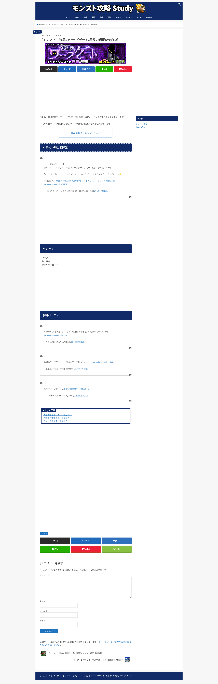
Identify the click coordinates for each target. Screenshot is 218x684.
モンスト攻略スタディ (111, 676)
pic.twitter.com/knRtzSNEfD (56, 184)
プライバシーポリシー (71, 676)
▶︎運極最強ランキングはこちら (57, 414)
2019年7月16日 (101, 191)
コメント (44, 575)
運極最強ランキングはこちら (86, 133)
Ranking (149, 17)
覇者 (93, 17)
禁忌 (85, 17)
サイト (42, 621)
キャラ (118, 17)
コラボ (45, 533)
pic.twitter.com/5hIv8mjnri (104, 362)
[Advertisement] (62, 92)
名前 (43, 601)
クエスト (129, 17)
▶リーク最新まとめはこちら (56, 421)
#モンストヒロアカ (96, 181)
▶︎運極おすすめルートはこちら (57, 418)
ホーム (68, 17)
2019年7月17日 (78, 342)
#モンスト (83, 181)
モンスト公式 (141, 124)
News (77, 17)
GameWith (140, 127)
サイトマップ (54, 676)
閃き (109, 17)
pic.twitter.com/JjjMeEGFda (76, 389)
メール (43, 611)
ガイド (139, 17)
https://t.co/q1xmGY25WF (67, 181)
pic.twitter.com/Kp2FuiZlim (55, 335)
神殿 (101, 17)
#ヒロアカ (110, 181)
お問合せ (87, 676)
